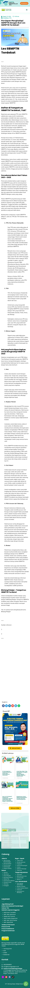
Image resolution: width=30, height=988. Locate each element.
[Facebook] (9, 977)
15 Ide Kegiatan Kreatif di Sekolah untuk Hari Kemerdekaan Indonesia (7, 773)
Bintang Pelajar (19, 453)
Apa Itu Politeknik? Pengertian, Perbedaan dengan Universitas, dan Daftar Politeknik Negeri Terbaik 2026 (7, 799)
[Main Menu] (26, 9)
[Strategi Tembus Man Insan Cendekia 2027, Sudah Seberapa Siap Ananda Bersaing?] (15, 729)
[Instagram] (3, 977)
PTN (10, 18)
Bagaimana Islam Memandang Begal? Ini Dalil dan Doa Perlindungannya (22, 798)
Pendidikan (6, 18)
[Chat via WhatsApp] (25, 983)
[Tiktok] (13, 977)
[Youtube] (6, 977)
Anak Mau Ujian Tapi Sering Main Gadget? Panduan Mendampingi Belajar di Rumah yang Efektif (22, 774)
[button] (3, 705)
